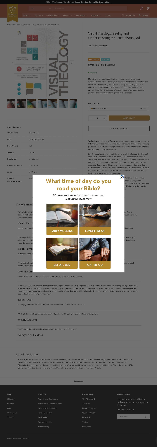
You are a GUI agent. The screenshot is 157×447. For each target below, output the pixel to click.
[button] (62, 219)
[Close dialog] (122, 177)
